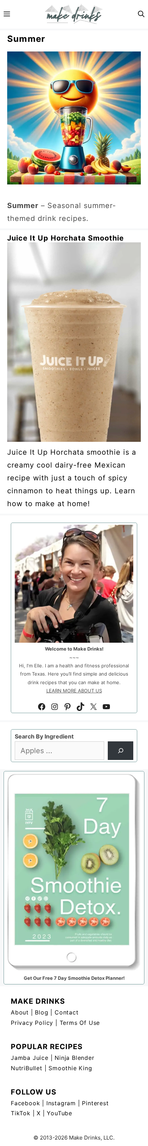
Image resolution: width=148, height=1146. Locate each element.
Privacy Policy (32, 1022)
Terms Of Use (80, 1022)
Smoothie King (70, 1068)
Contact (67, 1012)
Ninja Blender (74, 1057)
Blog (41, 1012)
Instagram (61, 1103)
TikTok (21, 1113)
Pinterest (95, 1103)
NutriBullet (26, 1068)
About (20, 1012)
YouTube (59, 1113)
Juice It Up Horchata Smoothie (65, 238)
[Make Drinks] (74, 14)
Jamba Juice (29, 1057)
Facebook (25, 1103)
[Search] (120, 750)
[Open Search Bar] (141, 14)
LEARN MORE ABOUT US (74, 690)
